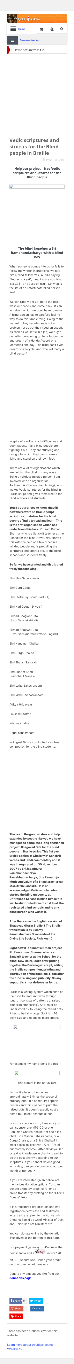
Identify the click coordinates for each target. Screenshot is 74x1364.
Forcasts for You (30, 40)
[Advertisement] (37, 92)
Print (49, 159)
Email (61, 159)
